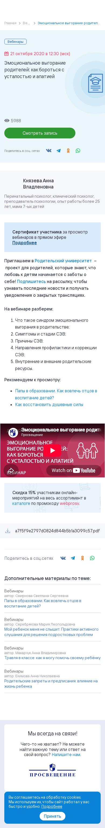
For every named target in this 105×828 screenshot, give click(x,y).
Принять (52, 816)
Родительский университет (63, 260)
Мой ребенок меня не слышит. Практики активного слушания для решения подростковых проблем (51, 632)
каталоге (21, 503)
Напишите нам (66, 754)
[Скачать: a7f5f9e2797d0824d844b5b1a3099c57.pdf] (7, 530)
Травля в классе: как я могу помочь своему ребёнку (52, 657)
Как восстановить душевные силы (49, 404)
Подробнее (24, 242)
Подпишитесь (31, 281)
